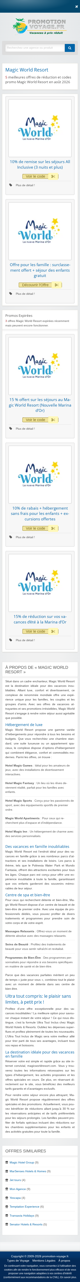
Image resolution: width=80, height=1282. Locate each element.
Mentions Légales (43, 1260)
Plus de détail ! (25, 185)
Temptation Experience (24, 1206)
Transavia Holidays (22, 1215)
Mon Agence (18, 1189)
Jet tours (15, 1180)
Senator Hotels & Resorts (26, 1224)
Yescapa (15, 1197)
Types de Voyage (18, 1260)
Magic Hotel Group (22, 1162)
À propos (64, 1260)
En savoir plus (68, 1277)
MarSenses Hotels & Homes (28, 1171)
